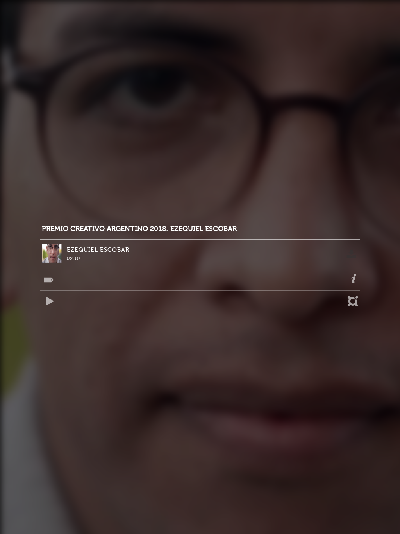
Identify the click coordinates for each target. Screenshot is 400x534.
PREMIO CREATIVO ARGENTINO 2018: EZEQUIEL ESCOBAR (139, 229)
